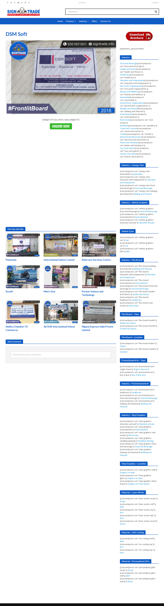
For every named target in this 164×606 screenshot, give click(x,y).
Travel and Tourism (128, 128)
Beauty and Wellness (129, 91)
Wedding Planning (146, 441)
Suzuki (9, 291)
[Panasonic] (23, 245)
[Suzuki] (23, 276)
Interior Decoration (128, 153)
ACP (122, 512)
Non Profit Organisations (131, 86)
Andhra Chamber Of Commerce (17, 328)
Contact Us (105, 21)
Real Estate (125, 119)
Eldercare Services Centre (96, 259)
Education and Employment (132, 80)
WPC (122, 518)
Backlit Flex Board (128, 323)
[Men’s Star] (61, 276)
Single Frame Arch (141, 369)
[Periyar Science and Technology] (99, 276)
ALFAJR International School (59, 326)
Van (127, 240)
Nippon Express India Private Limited (97, 328)
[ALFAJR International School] (61, 311)
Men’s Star (49, 291)
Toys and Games (127, 148)
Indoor (123, 346)
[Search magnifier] (156, 11)
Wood (122, 524)
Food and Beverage (128, 63)
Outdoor (123, 351)
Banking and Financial (129, 108)
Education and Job (146, 222)
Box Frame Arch (139, 375)
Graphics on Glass (135, 478)
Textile (123, 134)
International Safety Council (59, 259)
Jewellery (124, 125)
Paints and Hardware (129, 142)
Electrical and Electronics (131, 137)
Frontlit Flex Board (128, 328)
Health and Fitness (128, 69)
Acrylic (122, 501)
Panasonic (11, 259)
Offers (94, 21)
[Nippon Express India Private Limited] (99, 311)
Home (60, 21)
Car (126, 245)
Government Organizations (132, 103)
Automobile (125, 97)
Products (70, 21)
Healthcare (125, 74)
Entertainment (126, 114)
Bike (128, 251)
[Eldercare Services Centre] (99, 245)
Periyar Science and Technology (92, 293)
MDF (122, 507)
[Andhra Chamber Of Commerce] (23, 311)
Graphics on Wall (127, 472)
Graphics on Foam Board (138, 484)
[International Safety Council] (61, 245)
